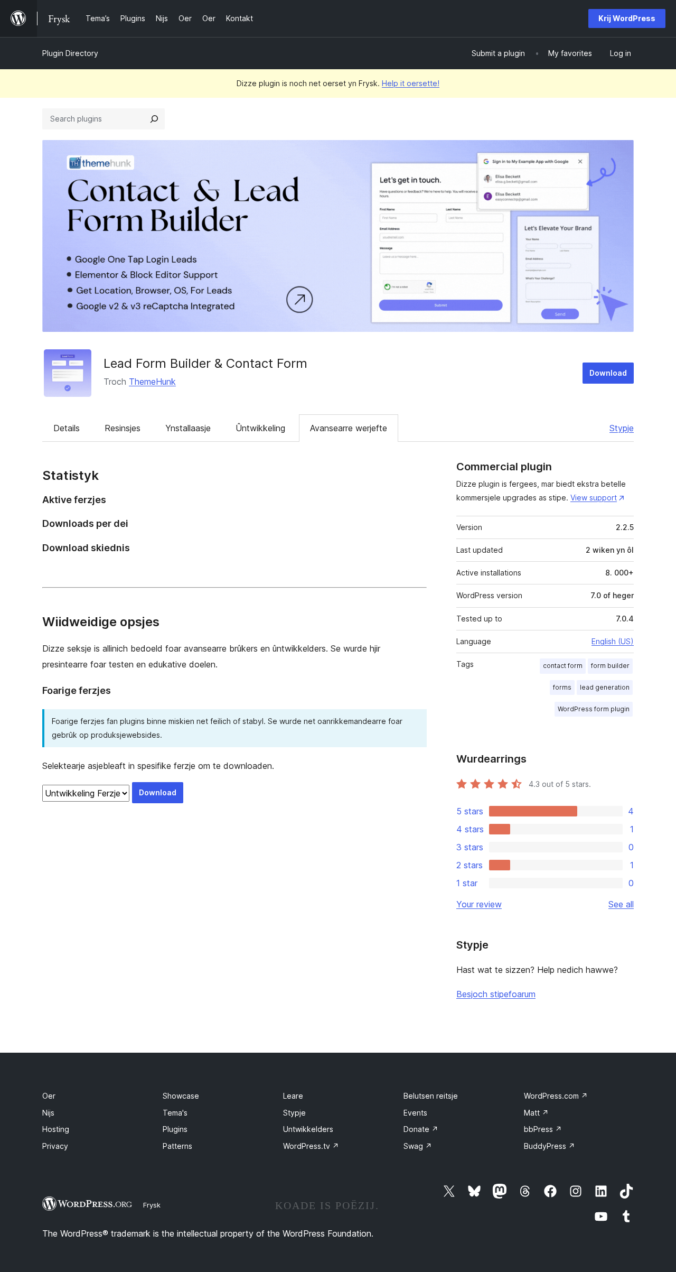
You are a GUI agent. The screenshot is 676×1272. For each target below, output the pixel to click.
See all (621, 904)
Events (415, 1112)
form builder (610, 666)
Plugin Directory (70, 53)
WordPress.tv (311, 1145)
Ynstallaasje (188, 428)
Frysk (152, 1205)
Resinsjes (122, 428)
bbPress (543, 1129)
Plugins (175, 1129)
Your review (479, 904)
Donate (420, 1129)
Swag (417, 1145)
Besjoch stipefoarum (496, 994)
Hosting (55, 1129)
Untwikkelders (308, 1129)
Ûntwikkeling (260, 428)
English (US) (613, 641)
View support (593, 497)
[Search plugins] (154, 118)
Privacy (55, 1145)
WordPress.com (556, 1095)
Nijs (48, 1112)
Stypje (621, 428)
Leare (293, 1095)
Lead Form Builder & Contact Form (205, 363)
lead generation (605, 687)
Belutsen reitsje (430, 1095)
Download (608, 372)
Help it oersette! (410, 83)
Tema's (175, 1112)
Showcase (181, 1095)
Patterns (177, 1145)
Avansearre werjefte (348, 428)
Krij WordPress (626, 18)
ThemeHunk (152, 381)
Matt (536, 1112)
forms (562, 687)
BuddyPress (549, 1145)
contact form (563, 666)
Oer (48, 1095)
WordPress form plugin (594, 709)
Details (66, 428)
